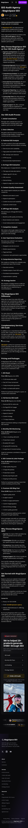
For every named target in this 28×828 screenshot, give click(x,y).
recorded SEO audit (12, 679)
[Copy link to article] (10, 18)
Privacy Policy (6, 818)
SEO (7, 18)
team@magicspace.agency (14, 605)
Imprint (23, 818)
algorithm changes (11, 59)
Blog (3, 18)
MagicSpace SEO (7, 27)
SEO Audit (18, 334)
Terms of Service (15, 818)
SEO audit (23, 67)
